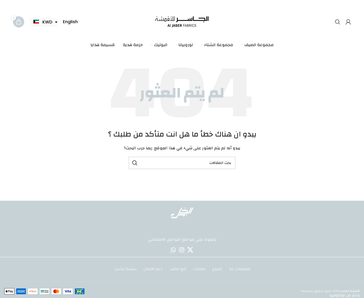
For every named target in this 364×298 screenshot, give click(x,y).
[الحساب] (348, 22)
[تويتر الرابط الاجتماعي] (190, 249)
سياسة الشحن (125, 269)
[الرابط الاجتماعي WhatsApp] (173, 249)
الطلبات (199, 269)
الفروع (217, 269)
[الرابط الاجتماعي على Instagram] (181, 249)
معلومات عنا (239, 269)
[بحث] (337, 22)
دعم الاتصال (153, 269)
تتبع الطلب (178, 269)
